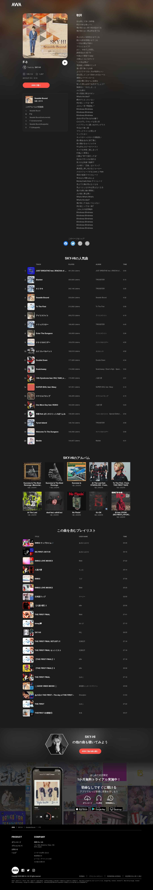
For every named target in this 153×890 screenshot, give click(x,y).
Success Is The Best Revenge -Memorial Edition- (32, 485)
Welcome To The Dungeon (47, 431)
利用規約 (82, 876)
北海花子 (82, 641)
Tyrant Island (41, 422)
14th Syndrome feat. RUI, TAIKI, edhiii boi (53, 378)
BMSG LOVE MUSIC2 (44, 587)
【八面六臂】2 (41, 605)
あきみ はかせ (84, 543)
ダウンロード (16, 842)
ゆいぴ (81, 623)
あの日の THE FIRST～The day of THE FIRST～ (54, 695)
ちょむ (81, 570)
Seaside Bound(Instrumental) (40, 117)
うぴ (80, 578)
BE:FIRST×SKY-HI (42, 552)
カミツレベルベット (44, 351)
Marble (39, 440)
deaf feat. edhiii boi (54, 512)
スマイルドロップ (43, 396)
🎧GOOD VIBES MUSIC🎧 (46, 686)
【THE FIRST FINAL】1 (45, 659)
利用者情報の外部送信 (114, 876)
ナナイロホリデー (43, 342)
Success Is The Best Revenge (54, 484)
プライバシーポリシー (96, 876)
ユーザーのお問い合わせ (41, 853)
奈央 (80, 713)
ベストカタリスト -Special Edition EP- (109, 414)
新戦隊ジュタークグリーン (88, 686)
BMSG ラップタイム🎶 (44, 543)
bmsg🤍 (38, 623)
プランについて (17, 845)
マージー (82, 596)
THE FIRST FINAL (42, 614)
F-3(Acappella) (35, 127)
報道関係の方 (38, 856)
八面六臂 (99, 378)
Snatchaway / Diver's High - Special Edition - (111, 369)
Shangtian (82, 695)
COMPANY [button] (39, 837)
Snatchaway (41, 369)
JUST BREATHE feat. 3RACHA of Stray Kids (54, 270)
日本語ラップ (40, 596)
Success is (76, 483)
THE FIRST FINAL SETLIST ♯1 (47, 641)
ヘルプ (14, 853)
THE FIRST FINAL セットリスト (48, 650)
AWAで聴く (36, 85)
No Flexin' (76, 512)
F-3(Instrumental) (36, 121)
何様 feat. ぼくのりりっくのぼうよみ (51, 414)
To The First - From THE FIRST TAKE (121, 484)
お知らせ (15, 849)
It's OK (98, 512)
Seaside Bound (41, 98)
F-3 (40, 827)
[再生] (65, 62)
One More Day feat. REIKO (47, 405)
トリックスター (42, 324)
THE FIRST (39, 704)
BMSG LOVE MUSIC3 (44, 560)
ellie (80, 605)
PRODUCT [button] (17, 837)
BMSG (37, 578)
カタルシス (100, 351)
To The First (41, 306)
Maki (80, 561)
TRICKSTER (100, 279)
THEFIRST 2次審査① (43, 713)
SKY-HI (38, 67)
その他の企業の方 (39, 862)
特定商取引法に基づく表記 (133, 876)
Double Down (41, 360)
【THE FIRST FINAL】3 (45, 668)
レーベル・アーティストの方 (43, 859)
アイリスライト (42, 315)
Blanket (39, 279)
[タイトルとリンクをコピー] (80, 243)
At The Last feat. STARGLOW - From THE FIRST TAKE (99, 485)
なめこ (81, 677)
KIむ (80, 632)
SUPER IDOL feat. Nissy (46, 387)
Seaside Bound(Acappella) (39, 124)
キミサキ (39, 288)
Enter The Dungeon (44, 333)
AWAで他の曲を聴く (90, 751)
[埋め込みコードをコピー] (87, 243)
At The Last (32, 512)
